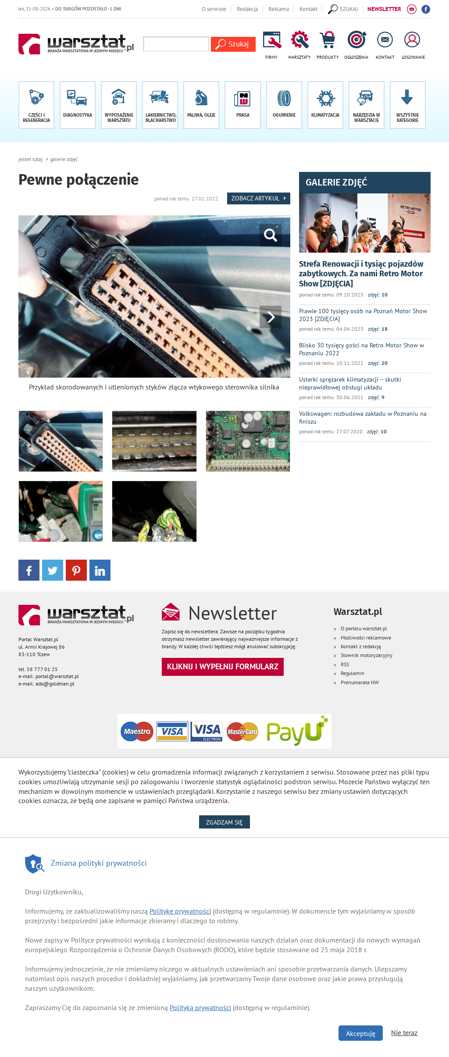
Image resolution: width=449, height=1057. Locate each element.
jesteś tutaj (30, 159)
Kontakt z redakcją (361, 646)
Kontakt (308, 8)
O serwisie (214, 8)
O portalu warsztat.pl (364, 628)
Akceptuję (360, 1033)
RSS (345, 664)
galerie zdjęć (64, 159)
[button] (408, 105)
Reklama (278, 8)
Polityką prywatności (200, 1007)
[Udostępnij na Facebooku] (28, 569)
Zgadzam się (228, 822)
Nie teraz (404, 1032)
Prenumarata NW (360, 682)
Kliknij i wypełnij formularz (222, 666)
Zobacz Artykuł (256, 198)
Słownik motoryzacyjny (366, 655)
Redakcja (247, 8)
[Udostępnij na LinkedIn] (99, 569)
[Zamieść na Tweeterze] (52, 569)
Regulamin (352, 673)
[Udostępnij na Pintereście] (76, 569)
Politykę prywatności (180, 911)
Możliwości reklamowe (366, 637)
